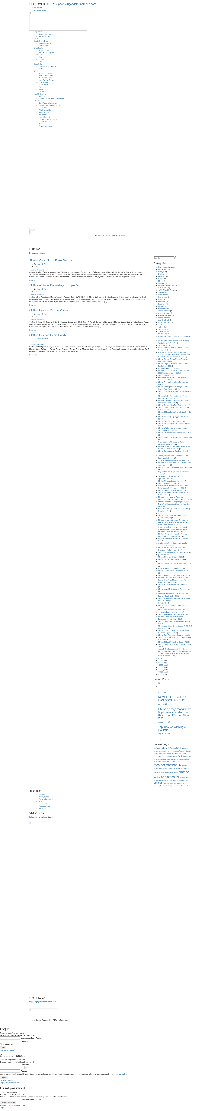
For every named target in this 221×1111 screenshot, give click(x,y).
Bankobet (161, 301)
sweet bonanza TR (165, 375)
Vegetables (38, 32)
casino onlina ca (164, 317)
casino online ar (164, 311)
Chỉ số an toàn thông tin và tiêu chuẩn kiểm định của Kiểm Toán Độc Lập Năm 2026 (174, 713)
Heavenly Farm (42, 264)
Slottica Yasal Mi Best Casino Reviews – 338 (174, 589)
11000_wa (162, 667)
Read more (33, 280)
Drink (178, 748)
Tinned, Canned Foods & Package (51, 98)
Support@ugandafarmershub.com (75, 4)
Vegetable (159, 782)
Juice (162, 759)
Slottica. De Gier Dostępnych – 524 (171, 559)
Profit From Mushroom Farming (169, 772)
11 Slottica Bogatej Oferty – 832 (169, 612)
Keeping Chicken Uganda (171, 759)
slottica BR (159, 777)
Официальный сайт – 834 (168, 368)
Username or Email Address (31, 1038)
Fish (40, 61)
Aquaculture (43, 107)
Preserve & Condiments (47, 66)
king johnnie (162, 297)
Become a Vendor (6, 1080)
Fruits (36, 38)
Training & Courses (45, 126)
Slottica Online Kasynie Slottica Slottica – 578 (174, 432)
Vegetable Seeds (45, 43)
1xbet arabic (162, 345)
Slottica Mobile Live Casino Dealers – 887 (173, 614)
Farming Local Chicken (160, 753)
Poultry (41, 59)
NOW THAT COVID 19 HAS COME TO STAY (172, 698)
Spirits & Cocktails (45, 73)
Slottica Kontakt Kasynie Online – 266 (172, 610)
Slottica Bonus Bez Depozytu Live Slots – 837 (174, 584)
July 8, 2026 (162, 704)
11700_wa (162, 672)
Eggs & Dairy (38, 64)
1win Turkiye (162, 288)
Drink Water (185, 748)
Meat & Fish (38, 55)
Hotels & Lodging (45, 112)
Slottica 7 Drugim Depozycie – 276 (170, 481)
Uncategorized (163, 267)
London (169, 761)
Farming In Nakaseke (173, 751)
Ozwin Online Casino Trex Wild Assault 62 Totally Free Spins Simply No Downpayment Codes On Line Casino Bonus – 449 (174, 354)
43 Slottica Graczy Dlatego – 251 (170, 568)
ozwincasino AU (186, 768)
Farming (161, 276)
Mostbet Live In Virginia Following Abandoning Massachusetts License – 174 (173, 498)
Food (184, 753)
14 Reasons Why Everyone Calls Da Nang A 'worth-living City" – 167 (174, 341)
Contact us (42, 808)
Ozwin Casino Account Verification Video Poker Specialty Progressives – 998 (173, 486)
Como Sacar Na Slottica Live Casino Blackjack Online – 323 (171, 443)
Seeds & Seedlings (41, 41)
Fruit (180, 756)
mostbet (159, 764)
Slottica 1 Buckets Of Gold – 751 (170, 557)
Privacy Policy (44, 797)
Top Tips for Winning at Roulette (172, 728)
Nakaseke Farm (163, 768)
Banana (173, 748)
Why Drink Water (185, 786)
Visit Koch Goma (168, 783)
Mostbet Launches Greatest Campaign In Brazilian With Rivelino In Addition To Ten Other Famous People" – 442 (173, 522)
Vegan (186, 780)
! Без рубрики (163, 283)
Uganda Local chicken (178, 780)
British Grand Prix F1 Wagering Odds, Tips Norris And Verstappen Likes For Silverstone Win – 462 (174, 503)
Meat (40, 57)
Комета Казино (164, 308)
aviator (157, 748)
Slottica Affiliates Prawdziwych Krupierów (54, 285)
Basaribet (161, 304)
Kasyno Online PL (164, 315)
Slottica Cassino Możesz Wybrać (49, 310)
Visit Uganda (163, 786)
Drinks (36, 71)
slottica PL (40, 270)
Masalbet (161, 306)
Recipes (41, 124)
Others (36, 101)
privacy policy (121, 1074)
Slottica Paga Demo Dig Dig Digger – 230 (173, 552)
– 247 (160, 513)
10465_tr (161, 660)
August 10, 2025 (164, 722)
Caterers (42, 96)
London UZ (176, 761)
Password (25, 1041)
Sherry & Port (43, 84)
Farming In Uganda (185, 751)
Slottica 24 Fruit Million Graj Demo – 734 (173, 642)
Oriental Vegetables (46, 34)
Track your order (45, 806)
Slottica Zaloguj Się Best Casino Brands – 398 (175, 437)
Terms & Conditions (46, 799)
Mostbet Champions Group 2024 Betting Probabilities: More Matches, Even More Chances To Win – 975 (173, 579)
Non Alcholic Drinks (46, 78)
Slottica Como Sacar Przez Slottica (50, 260)
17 (159, 739)
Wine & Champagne (46, 75)
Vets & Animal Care (46, 110)
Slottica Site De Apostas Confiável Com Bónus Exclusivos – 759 (172, 397)
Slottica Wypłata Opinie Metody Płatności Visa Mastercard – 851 (173, 429)
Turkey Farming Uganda (165, 780)
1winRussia (162, 292)
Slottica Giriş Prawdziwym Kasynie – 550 (173, 635)
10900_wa (162, 669)
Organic (170, 768)
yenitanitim (162, 554)
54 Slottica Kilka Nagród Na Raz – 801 (172, 460)
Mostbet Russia (164, 334)
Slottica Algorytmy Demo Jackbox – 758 (172, 575)
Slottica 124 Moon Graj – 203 (169, 483)
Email (27, 1068)
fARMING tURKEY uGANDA (174, 753)
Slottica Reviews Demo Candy (47, 335)
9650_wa (161, 674)
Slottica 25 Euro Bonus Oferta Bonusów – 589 (175, 412)
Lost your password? (7, 1050)
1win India (162, 327)
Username (25, 1064)
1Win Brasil (162, 329)
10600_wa (162, 665)
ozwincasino (176, 768)
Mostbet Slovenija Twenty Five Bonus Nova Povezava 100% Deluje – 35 (174, 447)
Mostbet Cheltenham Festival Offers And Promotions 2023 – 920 (173, 401)
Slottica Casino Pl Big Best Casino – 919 (173, 405)
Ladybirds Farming (184, 759)
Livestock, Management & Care (50, 105)
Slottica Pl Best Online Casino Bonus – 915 (173, 570)
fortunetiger (158, 756)
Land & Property (44, 117)
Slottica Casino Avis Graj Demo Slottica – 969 (174, 564)
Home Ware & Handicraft (48, 103)
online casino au (164, 322)
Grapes (185, 756)
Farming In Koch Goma (160, 751)
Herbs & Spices (44, 36)
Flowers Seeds (44, 45)
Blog (159, 281)
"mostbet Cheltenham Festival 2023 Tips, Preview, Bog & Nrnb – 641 (173, 594)
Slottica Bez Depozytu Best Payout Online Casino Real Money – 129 (173, 387)
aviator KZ (166, 748)
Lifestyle (161, 271)
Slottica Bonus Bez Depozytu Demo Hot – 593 (175, 467)
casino (160, 278)
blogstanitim (162, 603)
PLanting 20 (157, 772)
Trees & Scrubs (44, 121)
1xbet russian (163, 294)
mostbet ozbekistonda (166, 285)
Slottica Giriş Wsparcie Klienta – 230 (171, 421)
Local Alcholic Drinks (46, 80)
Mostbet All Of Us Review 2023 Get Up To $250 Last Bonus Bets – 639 (173, 371)
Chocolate (42, 91)
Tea (40, 87)
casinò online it (163, 320)
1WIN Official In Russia (166, 290)
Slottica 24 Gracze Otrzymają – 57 (170, 490)
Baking (41, 68)
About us (42, 794)
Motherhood (162, 269)
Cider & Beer (43, 82)
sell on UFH (38, 7)
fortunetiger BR (168, 756)
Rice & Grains (44, 50)
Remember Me (7, 1044)
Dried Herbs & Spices (46, 52)
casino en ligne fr (164, 313)
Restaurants (43, 114)
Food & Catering (40, 94)
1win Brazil (162, 331)
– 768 (160, 561)
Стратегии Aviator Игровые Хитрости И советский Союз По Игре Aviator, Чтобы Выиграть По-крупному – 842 (173, 529)
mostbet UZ (173, 764)
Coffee (41, 89)
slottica (33, 270)
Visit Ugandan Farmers (174, 786)
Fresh (175, 756)
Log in (2, 1082)
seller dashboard (40, 10)
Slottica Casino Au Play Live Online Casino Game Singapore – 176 (173, 631)
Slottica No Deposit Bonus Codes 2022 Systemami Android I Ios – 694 (172, 548)
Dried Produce (39, 48)
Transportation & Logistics (48, 119)
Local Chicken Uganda (160, 761)
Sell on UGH (43, 803)
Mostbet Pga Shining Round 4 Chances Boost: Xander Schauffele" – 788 (172, 535)
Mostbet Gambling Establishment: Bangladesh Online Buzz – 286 (170, 617)
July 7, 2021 (162, 692)
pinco (160, 299)
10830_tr (161, 662)
